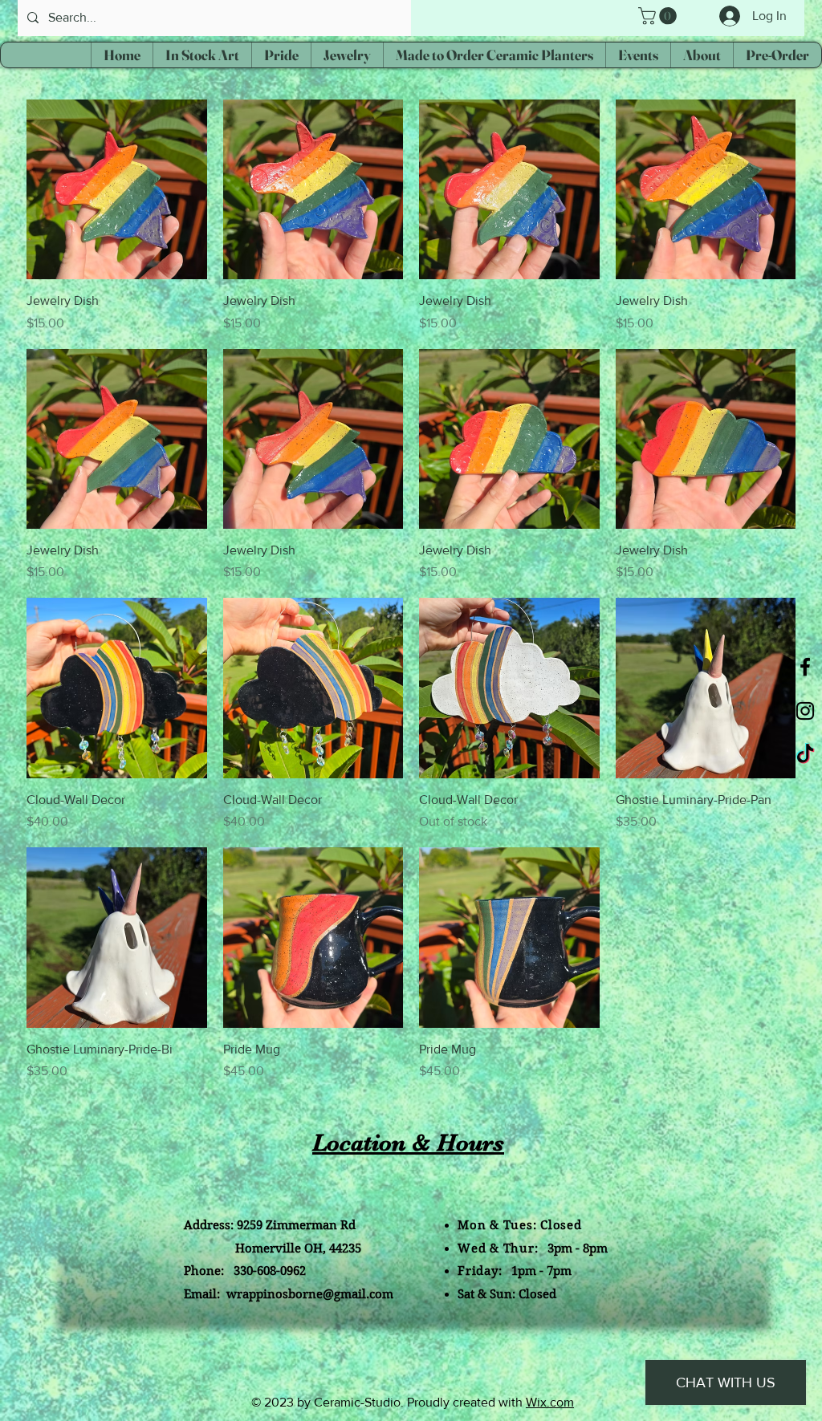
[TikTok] (805, 755)
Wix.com (550, 1402)
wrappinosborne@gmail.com (309, 1294)
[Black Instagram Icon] (805, 711)
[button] (659, 16)
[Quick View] (116, 189)
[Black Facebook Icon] (805, 667)
